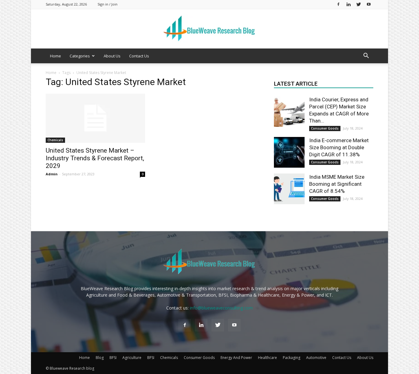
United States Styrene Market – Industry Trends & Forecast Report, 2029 (95, 158)
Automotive (316, 357)
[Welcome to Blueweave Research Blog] (209, 29)
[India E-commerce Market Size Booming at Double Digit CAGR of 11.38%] (289, 152)
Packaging (291, 357)
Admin (52, 174)
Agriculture (131, 357)
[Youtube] (368, 4)
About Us (112, 56)
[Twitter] (358, 4)
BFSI (113, 357)
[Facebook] (338, 4)
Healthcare (267, 357)
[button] (366, 56)
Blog (100, 357)
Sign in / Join (107, 4)
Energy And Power (236, 357)
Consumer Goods (325, 128)
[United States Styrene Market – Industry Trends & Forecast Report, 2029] (95, 118)
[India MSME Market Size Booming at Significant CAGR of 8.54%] (289, 188)
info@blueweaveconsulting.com (221, 308)
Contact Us (139, 56)
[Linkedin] (348, 4)
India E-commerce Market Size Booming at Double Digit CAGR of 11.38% (339, 147)
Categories (80, 56)
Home (55, 56)
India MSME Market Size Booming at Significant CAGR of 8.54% (336, 184)
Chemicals (55, 140)
